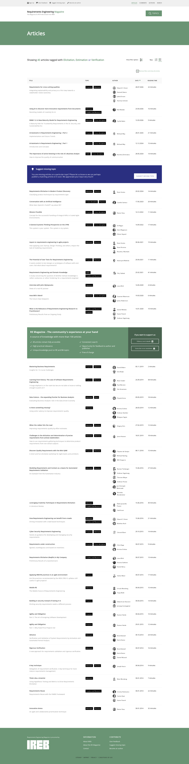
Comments (143, 3)
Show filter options (132, 60)
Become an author (116, 748)
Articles (134, 3)
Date (137, 80)
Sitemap (79, 757)
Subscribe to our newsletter (143, 348)
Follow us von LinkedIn (144, 341)
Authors (152, 3)
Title (31, 80)
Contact (86, 748)
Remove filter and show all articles (149, 71)
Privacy (94, 757)
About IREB (87, 741)
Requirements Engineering (45, 12)
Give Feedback (114, 741)
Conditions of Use (105, 757)
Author (115, 80)
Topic (87, 80)
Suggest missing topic (145, 176)
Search (159, 3)
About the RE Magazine (91, 745)
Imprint (86, 757)
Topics (155, 13)
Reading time (152, 80)
